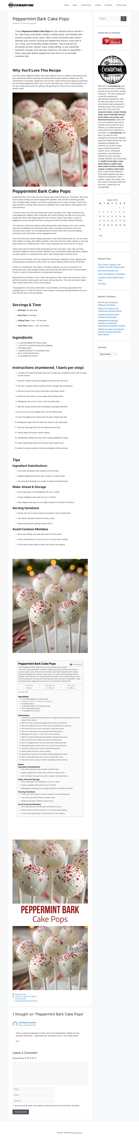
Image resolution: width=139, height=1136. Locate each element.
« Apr (100, 235)
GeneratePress (76, 1133)
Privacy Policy (121, 5)
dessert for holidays (30, 996)
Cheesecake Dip (20, 998)
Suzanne (101, 314)
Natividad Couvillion (27, 1022)
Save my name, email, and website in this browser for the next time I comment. (47, 1106)
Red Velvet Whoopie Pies (108, 270)
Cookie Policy (86, 5)
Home (66, 5)
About (75, 5)
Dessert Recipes (20, 994)
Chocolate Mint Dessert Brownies (26, 1001)
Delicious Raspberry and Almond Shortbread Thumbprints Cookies (111, 323)
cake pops (18, 996)
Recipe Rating (18, 1058)
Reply (17, 1041)
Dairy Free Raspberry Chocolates (111, 274)
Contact (98, 5)
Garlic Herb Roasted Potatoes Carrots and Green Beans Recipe (111, 331)
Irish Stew (102, 284)
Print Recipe (77, 665)
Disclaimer (108, 5)
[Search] (123, 18)
